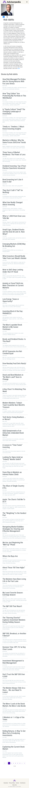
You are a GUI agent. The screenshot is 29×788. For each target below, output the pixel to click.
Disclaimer (6, 782)
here (19, 68)
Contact (17, 782)
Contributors (22, 782)
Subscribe (14, 784)
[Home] (11, 1)
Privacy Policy (12, 782)
